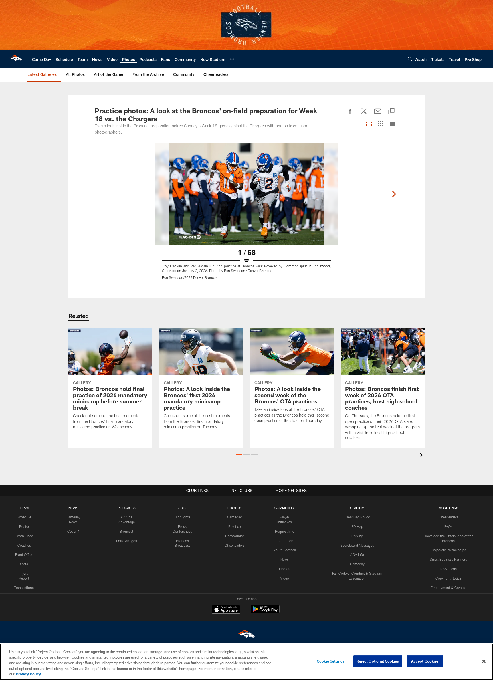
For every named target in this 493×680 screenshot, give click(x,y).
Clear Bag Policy (357, 517)
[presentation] (422, 456)
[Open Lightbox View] (246, 214)
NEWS (73, 508)
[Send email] (377, 114)
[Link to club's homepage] (16, 59)
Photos (284, 569)
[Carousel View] (369, 124)
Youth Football (285, 550)
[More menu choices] (232, 59)
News (284, 559)
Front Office (24, 554)
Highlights (182, 517)
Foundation (284, 541)
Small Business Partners (448, 559)
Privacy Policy (28, 674)
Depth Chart (24, 536)
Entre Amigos (126, 541)
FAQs (448, 526)
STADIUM (357, 508)
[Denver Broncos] (246, 635)
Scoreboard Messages (357, 545)
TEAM (24, 508)
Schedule (24, 517)
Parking (357, 536)
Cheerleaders (235, 545)
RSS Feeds (448, 569)
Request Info (284, 531)
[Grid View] (381, 124)
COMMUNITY (284, 508)
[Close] (484, 661)
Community (234, 536)
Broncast (126, 531)
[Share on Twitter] (364, 114)
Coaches (24, 545)
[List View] (392, 124)
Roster (24, 526)
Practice (234, 526)
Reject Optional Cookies (378, 661)
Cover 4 (73, 531)
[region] (246, 661)
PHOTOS (234, 508)
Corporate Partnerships (448, 550)
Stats (24, 564)
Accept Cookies (425, 661)
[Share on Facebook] (350, 114)
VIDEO (182, 508)
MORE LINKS (448, 508)
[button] (239, 455)
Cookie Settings (331, 661)
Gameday (234, 517)
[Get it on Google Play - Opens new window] (265, 612)
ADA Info (357, 554)
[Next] (393, 194)
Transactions (24, 588)
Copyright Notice (448, 578)
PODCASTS (127, 508)
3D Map (357, 526)
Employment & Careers (448, 588)
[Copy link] (391, 112)
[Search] (410, 59)
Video (284, 578)
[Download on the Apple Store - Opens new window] (226, 610)
